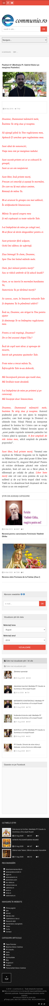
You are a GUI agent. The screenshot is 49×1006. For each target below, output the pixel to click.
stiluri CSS (18, 999)
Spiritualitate (10, 957)
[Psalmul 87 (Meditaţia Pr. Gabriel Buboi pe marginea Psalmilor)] (24, 84)
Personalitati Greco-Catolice (16, 968)
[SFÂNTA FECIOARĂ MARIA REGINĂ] (8, 842)
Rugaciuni (9, 962)
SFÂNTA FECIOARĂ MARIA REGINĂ (25, 839)
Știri (14, 52)
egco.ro (8, 874)
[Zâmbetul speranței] (9, 674)
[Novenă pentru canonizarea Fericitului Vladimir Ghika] (24, 512)
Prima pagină (10, 908)
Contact (8, 931)
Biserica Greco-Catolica (14, 947)
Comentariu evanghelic (14, 924)
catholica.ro (10, 887)
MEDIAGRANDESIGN (38, 999)
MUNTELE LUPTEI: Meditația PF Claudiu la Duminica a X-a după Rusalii (29, 731)
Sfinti (7, 955)
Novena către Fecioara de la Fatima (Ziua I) (21, 577)
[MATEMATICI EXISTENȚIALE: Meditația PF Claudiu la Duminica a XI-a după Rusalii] (9, 703)
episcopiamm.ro (11, 877)
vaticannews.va (11, 885)
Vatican (8, 965)
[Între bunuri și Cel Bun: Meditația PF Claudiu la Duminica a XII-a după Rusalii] (8, 832)
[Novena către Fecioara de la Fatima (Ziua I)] (24, 555)
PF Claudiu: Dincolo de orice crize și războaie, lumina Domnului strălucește (27, 745)
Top (6, 979)
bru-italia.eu (10, 882)
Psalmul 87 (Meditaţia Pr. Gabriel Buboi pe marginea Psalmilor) (20, 66)
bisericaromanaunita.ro (14, 869)
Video (8, 926)
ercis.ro (8, 893)
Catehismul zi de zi (12, 918)
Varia (8, 952)
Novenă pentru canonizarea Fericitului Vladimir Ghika (23, 535)
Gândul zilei (10, 916)
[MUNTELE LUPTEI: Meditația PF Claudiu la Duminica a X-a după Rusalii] (9, 733)
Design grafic (10, 999)
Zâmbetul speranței (21, 671)
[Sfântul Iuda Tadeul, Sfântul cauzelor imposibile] (8, 853)
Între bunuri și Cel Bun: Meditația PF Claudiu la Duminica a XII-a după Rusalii (29, 830)
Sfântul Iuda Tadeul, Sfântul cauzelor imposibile (29, 850)
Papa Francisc (11, 944)
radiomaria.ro (10, 895)
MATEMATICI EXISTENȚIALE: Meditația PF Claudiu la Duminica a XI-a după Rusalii (29, 701)
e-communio (6, 52)
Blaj (7, 960)
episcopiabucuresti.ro (13, 872)
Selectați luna (9, 625)
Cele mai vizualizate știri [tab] (16, 666)
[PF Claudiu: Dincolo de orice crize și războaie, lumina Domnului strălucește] (9, 747)
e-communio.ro (18, 989)
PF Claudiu (10, 949)
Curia (8, 929)
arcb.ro (8, 890)
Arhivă (8, 913)
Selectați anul (9, 635)
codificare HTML (26, 999)
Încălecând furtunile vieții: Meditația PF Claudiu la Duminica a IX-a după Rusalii (28, 716)
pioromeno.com (11, 880)
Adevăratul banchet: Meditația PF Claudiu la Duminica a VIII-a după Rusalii (29, 687)
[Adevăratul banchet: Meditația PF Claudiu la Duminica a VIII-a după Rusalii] (9, 689)
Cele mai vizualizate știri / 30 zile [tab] (19, 660)
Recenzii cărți (11, 921)
